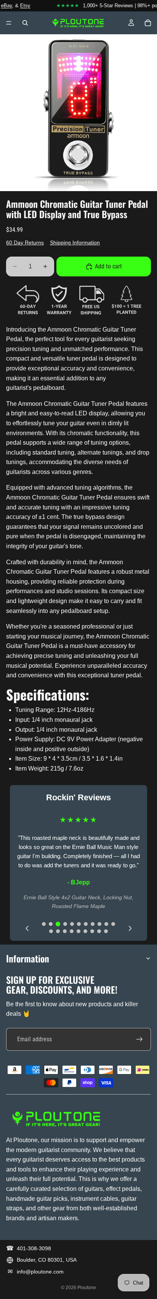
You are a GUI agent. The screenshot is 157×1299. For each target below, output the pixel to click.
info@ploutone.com (40, 1272)
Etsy (22, 5)
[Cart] (147, 22)
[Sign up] (139, 1039)
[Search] (25, 22)
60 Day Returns (25, 242)
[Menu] (9, 23)
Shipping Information (75, 242)
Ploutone (86, 1287)
